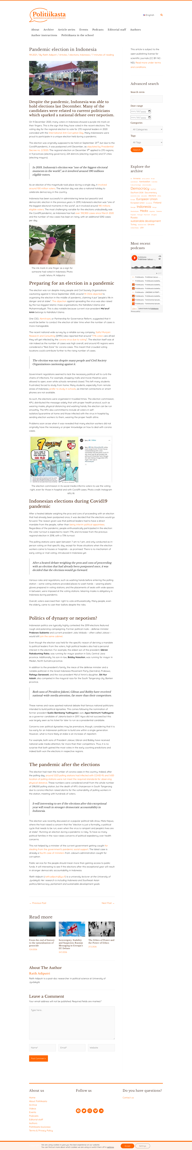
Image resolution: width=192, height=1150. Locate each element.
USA (142, 227)
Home (32, 1097)
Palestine (159, 211)
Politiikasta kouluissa (39, 1126)
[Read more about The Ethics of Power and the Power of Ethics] (101, 928)
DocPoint (153, 189)
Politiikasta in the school (77, 35)
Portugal (139, 215)
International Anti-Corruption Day (66, 132)
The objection (59, 301)
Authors (135, 29)
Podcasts (98, 29)
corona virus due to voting (72, 339)
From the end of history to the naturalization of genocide (42, 943)
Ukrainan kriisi (142, 225)
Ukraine (151, 224)
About (35, 29)
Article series (66, 29)
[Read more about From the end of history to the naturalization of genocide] (42, 928)
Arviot (153, 179)
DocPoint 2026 (137, 192)
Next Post (108, 903)
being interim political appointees (87, 524)
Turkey (133, 224)
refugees (154, 215)
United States (135, 228)
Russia (134, 217)
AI (131, 179)
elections (74, 54)
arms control (146, 179)
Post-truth (147, 215)
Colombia (154, 182)
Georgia (133, 207)
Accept (127, 1146)
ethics (159, 196)
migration (152, 211)
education (144, 196)
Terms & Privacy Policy (41, 1130)
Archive (48, 29)
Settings (142, 1146)
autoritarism (134, 182)
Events (83, 29)
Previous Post (37, 903)
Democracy (140, 188)
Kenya (154, 207)
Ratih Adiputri (50, 54)
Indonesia (85, 54)
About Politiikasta (38, 1101)
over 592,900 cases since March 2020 (94, 213)
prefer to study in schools (62, 388)
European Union (147, 199)
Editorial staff (117, 29)
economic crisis (135, 196)
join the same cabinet (51, 636)
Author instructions (44, 35)
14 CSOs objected (93, 293)
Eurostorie (149, 203)
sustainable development (146, 221)
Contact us (128, 1097)
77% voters (98, 335)
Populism (133, 215)
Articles (63, 54)
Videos (32, 1108)
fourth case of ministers (52, 853)
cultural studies (146, 185)
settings (110, 1147)
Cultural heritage (136, 185)
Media (144, 210)
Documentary (151, 192)
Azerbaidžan (144, 181)
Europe (133, 199)
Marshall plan (135, 211)
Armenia (137, 178)
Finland (157, 202)
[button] (162, 15)
